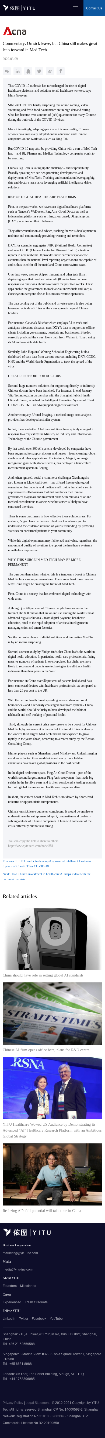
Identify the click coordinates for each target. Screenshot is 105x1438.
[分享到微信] (7, 71)
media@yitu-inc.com (18, 1269)
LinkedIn (9, 1318)
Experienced (12, 1302)
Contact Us (94, 8)
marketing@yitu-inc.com (20, 1252)
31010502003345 (52, 1416)
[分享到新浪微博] (50, 71)
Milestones (28, 1285)
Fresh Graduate (36, 1302)
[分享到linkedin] (17, 71)
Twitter (23, 1318)
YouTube (56, 1318)
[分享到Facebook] (61, 71)
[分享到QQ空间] (28, 71)
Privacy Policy (13, 1403)
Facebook (39, 1318)
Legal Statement (38, 1403)
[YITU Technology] (27, 1235)
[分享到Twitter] (39, 71)
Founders (10, 1285)
